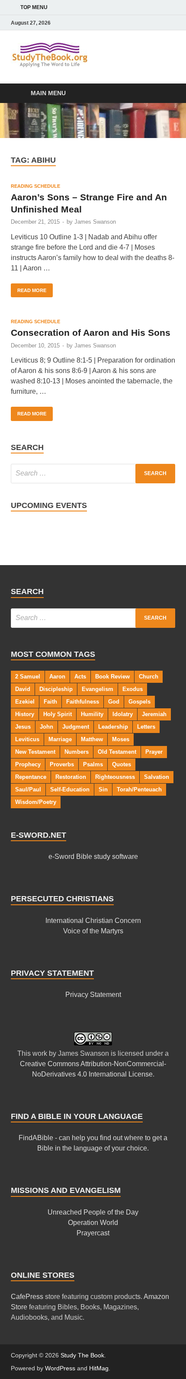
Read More (28, 288)
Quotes (121, 764)
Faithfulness (82, 701)
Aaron (57, 676)
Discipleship (56, 689)
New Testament (35, 752)
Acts (80, 676)
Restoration (70, 777)
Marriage (60, 739)
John (46, 726)
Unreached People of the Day (93, 1212)
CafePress (27, 1296)
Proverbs (62, 764)
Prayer (154, 752)
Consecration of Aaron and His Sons (90, 333)
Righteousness (115, 777)
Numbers (76, 752)
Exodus (132, 689)
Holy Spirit (57, 714)
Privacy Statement (93, 994)
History (24, 714)
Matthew (92, 739)
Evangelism (97, 689)
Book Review (112, 676)
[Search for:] (93, 473)
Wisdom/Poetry (35, 802)
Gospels (139, 701)
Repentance (30, 777)
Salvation (156, 777)
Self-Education (70, 789)
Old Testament (117, 752)
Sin (103, 789)
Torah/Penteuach (139, 789)
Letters (146, 726)
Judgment (75, 726)
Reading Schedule (35, 186)
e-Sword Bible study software (93, 856)
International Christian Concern (93, 920)
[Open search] (164, 94)
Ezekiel (25, 701)
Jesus (23, 726)
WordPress (60, 1368)
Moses (120, 739)
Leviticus (27, 739)
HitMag (99, 1368)
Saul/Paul (28, 789)
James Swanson (95, 222)
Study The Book (82, 1355)
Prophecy (28, 764)
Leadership (113, 726)
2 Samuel (27, 676)
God (113, 701)
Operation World (93, 1222)
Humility (92, 714)
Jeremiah (154, 714)
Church (148, 676)
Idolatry (122, 714)
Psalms (93, 764)
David (22, 689)
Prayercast (93, 1233)
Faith (50, 701)
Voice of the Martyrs (93, 931)
